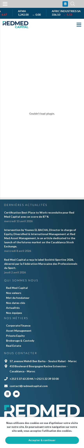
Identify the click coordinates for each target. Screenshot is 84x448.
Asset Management (18, 330)
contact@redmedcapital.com (29, 386)
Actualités (13, 307)
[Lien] (15, 25)
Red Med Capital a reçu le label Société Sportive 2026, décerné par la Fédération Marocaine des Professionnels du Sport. (40, 263)
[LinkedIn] (65, 4)
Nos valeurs (13, 292)
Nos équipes (14, 312)
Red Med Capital (17, 287)
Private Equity (15, 335)
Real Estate (13, 345)
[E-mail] (16, 394)
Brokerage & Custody (20, 340)
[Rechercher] (72, 4)
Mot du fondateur (17, 297)
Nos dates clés (15, 302)
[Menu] (78, 25)
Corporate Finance (18, 325)
